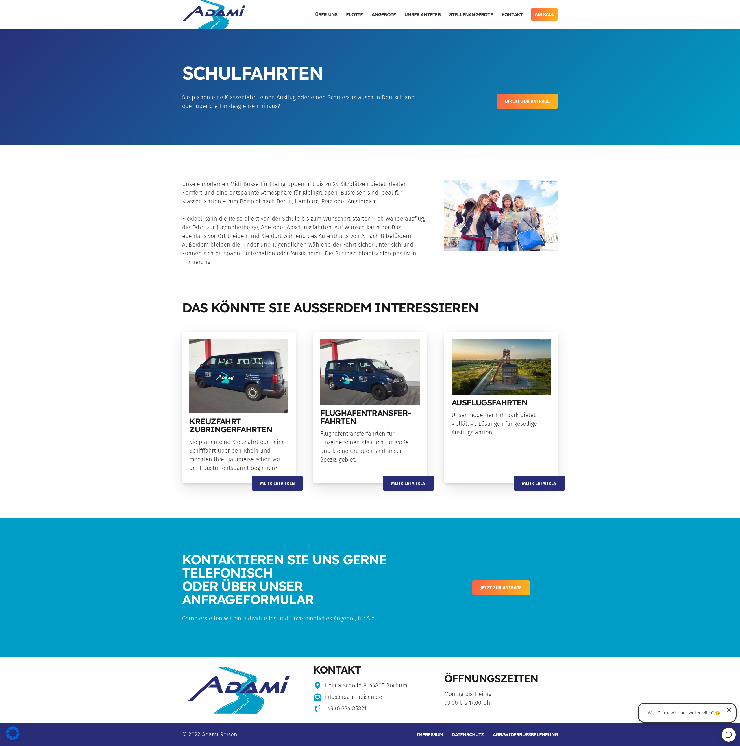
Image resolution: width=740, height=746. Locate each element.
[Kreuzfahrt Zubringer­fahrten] (238, 376)
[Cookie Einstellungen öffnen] (13, 738)
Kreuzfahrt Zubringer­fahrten (230, 425)
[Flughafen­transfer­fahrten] (369, 372)
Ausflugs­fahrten (490, 402)
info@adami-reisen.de (353, 696)
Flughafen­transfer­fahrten (365, 417)
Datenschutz (468, 734)
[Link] (213, 14)
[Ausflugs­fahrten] (501, 367)
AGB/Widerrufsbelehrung (525, 734)
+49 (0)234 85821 (345, 708)
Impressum (430, 734)
